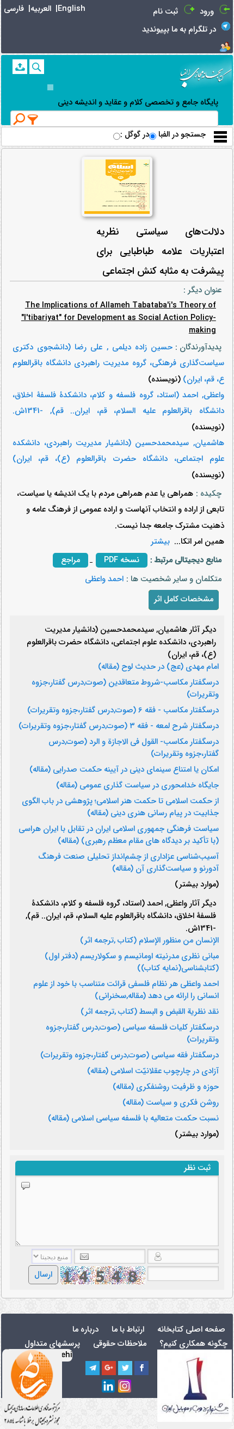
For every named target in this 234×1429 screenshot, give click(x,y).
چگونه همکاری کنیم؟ (193, 1344)
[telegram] (92, 1368)
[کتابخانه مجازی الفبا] (206, 74)
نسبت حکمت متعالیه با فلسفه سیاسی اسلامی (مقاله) (133, 1119)
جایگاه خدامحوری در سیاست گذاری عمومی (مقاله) (137, 786)
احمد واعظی (104, 579)
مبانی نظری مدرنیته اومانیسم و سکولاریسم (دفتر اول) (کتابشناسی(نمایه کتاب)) (132, 963)
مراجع (70, 560)
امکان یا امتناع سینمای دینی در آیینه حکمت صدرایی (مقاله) (124, 770)
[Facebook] (141, 1368)
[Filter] (33, 119)
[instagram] (125, 1386)
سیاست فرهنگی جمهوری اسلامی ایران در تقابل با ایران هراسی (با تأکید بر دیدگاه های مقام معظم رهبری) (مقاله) (119, 835)
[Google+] (109, 1368)
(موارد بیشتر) (197, 885)
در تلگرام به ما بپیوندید (179, 29)
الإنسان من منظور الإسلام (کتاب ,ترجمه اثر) (149, 941)
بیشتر (160, 541)
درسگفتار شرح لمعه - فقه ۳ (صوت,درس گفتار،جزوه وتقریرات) (119, 726)
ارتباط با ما (128, 1329)
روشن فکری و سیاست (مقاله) (170, 1103)
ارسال (43, 1274)
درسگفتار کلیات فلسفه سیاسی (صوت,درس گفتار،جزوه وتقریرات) (132, 1034)
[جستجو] (36, 66)
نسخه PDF (121, 560)
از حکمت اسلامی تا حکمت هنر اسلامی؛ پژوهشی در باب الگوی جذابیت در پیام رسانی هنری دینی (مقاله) (120, 808)
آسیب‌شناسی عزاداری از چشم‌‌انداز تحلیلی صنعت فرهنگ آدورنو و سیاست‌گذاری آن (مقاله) (128, 863)
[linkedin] (109, 1386)
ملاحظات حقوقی (119, 1344)
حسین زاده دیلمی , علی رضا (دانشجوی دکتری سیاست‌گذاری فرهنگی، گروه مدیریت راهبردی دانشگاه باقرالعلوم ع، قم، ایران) (118, 363)
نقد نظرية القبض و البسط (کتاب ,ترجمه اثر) (150, 1012)
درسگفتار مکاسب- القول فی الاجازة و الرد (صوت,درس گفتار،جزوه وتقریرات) (133, 748)
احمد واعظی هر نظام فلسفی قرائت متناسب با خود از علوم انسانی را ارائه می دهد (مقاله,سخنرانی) (126, 990)
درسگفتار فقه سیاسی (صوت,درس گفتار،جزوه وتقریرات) (129, 1056)
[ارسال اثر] (20, 66)
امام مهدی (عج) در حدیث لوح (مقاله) (158, 667)
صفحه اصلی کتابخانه (191, 1329)
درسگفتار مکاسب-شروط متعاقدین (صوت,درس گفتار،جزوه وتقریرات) (125, 689)
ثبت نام (165, 11)
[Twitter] (125, 1368)
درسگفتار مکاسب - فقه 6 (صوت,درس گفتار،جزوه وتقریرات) (123, 711)
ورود (207, 11)
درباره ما (85, 1329)
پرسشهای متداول (52, 1344)
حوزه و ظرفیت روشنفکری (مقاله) (166, 1087)
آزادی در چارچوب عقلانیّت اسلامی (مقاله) (153, 1071)
